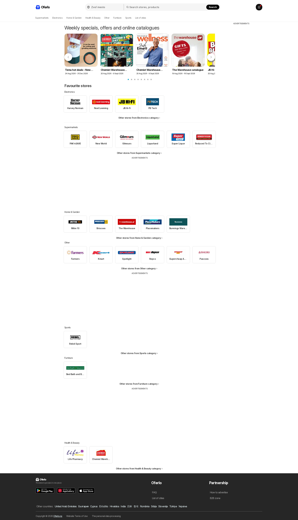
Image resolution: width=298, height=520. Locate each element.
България (83, 506)
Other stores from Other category (138, 268)
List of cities (140, 17)
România (144, 506)
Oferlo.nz (57, 516)
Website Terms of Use (77, 516)
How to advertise (219, 492)
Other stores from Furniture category (139, 383)
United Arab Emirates (66, 506)
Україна (182, 506)
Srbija (154, 506)
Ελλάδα (103, 506)
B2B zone (215, 498)
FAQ (154, 492)
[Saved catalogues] (259, 7)
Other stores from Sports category (138, 353)
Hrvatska (114, 506)
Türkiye (173, 506)
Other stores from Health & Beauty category (138, 468)
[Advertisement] (139, 182)
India (123, 506)
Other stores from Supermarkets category (138, 153)
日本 (129, 506)
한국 (136, 506)
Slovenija (163, 506)
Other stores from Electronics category (138, 117)
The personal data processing (106, 516)
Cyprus (94, 506)
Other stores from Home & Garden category (138, 238)
